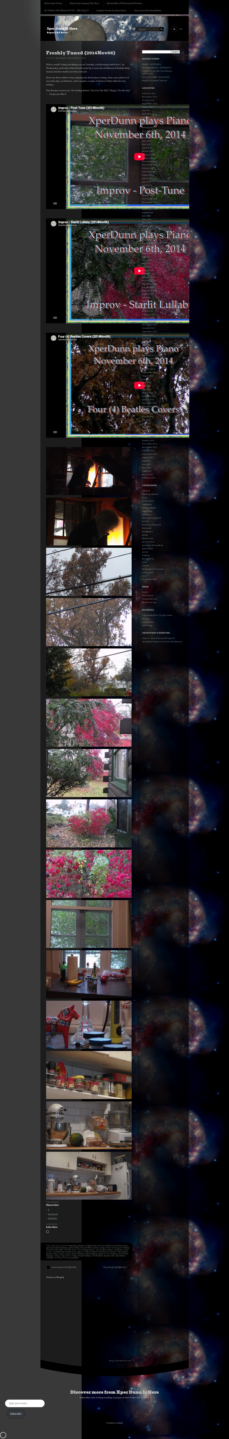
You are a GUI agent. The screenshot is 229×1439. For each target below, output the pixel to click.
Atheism (146, 490)
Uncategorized (149, 579)
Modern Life (122, 1245)
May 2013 (146, 427)
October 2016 (148, 287)
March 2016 (147, 311)
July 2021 (146, 110)
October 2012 (148, 450)
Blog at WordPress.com (120, 1360)
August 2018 (147, 212)
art (97, 1249)
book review (148, 501)
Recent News (87, 1247)
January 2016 (148, 318)
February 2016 (148, 314)
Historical (110, 1245)
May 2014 (146, 386)
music (55, 1253)
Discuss (145, 618)
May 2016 (146, 304)
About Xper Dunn (53, 3)
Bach (144, 497)
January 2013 (148, 440)
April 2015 (147, 348)
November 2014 (149, 365)
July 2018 (146, 216)
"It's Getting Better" (86, 1249)
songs (74, 1256)
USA (113, 1256)
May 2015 (146, 345)
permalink (74, 1258)
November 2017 (149, 243)
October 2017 (148, 246)
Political (146, 555)
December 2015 (149, 321)
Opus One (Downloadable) (147, 10)
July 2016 (146, 297)
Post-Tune (123, 1253)
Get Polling (147, 625)
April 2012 (147, 471)
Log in (145, 592)
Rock (96, 1247)
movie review (148, 542)
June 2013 (146, 423)
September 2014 (149, 372)
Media (145, 535)
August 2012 (147, 457)
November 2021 (149, 97)
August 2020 (147, 137)
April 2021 (147, 117)
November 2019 (149, 165)
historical (71, 1251)
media (49, 1253)
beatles (103, 1249)
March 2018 (147, 229)
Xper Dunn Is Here (62, 29)
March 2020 (147, 151)
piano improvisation (75, 1253)
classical (118, 1249)
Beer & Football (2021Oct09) (155, 77)
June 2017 (146, 260)
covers (49, 1251)
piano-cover (104, 1253)
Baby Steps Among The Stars (84, 3)
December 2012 (149, 444)
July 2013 (146, 420)
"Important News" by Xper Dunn (157, 615)
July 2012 (146, 461)
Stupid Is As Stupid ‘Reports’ (154, 80)
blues (110, 1249)
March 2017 (147, 270)
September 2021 (149, 103)
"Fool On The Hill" (54, 1249)
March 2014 (147, 393)
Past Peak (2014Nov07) (114, 1267)
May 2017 (146, 263)
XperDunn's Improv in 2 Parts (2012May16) (162, 641)
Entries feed (147, 595)
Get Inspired (147, 622)
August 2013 (147, 416)
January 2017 (148, 277)
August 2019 (147, 175)
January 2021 (148, 127)
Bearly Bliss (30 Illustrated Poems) (124, 3)
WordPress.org (149, 602)
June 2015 (146, 342)
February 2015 (148, 355)
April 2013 (147, 430)
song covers (105, 1247)
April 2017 (147, 267)
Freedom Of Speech (151, 524)
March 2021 (147, 120)
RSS (180, 29)
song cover (65, 1256)
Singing (49, 1256)
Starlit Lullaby (84, 1256)
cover (125, 1249)
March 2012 (147, 474)
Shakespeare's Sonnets (153, 569)
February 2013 (148, 437)
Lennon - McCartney (118, 1251)
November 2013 (149, 406)
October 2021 (148, 100)
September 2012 (149, 454)
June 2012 (146, 464)
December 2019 (149, 161)
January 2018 (148, 236)
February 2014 (148, 396)
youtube (50, 1258)
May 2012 (146, 467)
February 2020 (148, 154)
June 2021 (146, 114)
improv (80, 1251)
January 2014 (148, 399)
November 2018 (149, 202)
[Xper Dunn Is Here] (115, 28)
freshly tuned (60, 1251)
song (56, 1256)
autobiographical (77, 1245)
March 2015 (147, 352)
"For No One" (70, 1249)
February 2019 (148, 192)
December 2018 (149, 199)
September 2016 (149, 290)
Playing (114, 1253)
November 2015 (149, 324)
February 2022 (148, 93)
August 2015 (147, 335)
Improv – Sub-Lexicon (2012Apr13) (158, 638)
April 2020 (147, 148)
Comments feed (149, 599)
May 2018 (146, 222)
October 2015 (148, 328)
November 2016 (149, 284)
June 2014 (146, 382)
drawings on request (151, 518)
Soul (144, 576)
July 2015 (146, 338)
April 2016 (147, 308)
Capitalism (147, 504)
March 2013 (147, 433)
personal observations (56, 1247)
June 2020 (146, 141)
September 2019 (149, 171)
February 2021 (148, 124)
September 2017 (149, 250)
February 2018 (148, 233)
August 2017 (147, 253)
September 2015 (149, 331)
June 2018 (146, 219)
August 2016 (147, 294)
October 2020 (148, 134)
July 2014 (146, 379)
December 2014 (149, 362)
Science (145, 565)
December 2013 (149, 403)
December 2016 (149, 280)
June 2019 (146, 182)
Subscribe (15, 1413)
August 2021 (147, 107)
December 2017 (149, 239)
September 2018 (149, 209)
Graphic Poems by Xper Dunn (111, 10)
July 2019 (146, 178)
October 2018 (148, 205)
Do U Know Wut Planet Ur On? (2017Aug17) (66, 10)
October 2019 (148, 168)
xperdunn (120, 1256)
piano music (73, 1247)
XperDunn (60, 58)
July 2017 (146, 257)
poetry (145, 552)
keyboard (103, 1251)
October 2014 (148, 369)
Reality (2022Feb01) (151, 64)
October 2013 (148, 410)
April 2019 (147, 185)
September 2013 (149, 413)
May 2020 (146, 144)
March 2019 (147, 188)
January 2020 (148, 158)
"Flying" (126, 1247)
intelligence (147, 531)
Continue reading (114, 1423)
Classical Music (149, 508)
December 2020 (149, 131)
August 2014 (147, 376)
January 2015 (148, 358)
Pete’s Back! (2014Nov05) (64, 1267)
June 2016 (146, 301)
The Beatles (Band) (101, 1256)
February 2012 (148, 478)
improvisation (91, 1251)
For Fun (101, 1245)
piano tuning (91, 1253)
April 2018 (147, 226)
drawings (146, 514)
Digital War (91, 1245)
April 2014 (147, 389)
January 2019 (148, 195)
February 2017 (148, 273)
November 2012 (149, 447)
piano (62, 1253)
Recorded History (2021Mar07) (157, 67)
